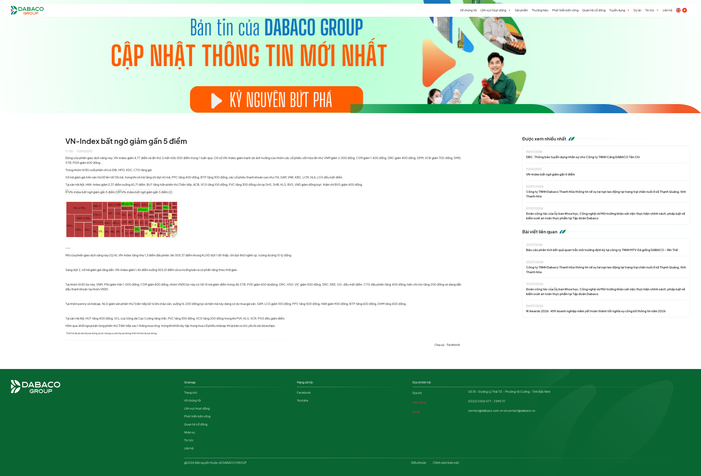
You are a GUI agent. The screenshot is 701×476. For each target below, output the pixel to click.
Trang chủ (18, 109)
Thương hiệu (540, 10)
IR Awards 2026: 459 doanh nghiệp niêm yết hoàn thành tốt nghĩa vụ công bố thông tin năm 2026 (596, 311)
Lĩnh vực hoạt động (493, 10)
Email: (416, 412)
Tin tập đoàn (59, 109)
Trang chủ (190, 392)
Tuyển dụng (617, 10)
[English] (678, 10)
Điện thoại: (420, 402)
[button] (453, 345)
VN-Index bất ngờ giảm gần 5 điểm (550, 174)
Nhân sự (189, 432)
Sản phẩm (521, 10)
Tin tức (649, 10)
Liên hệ (667, 10)
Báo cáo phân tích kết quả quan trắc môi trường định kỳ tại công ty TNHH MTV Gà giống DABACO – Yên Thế (602, 250)
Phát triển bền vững (565, 10)
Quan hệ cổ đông (594, 10)
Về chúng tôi (468, 10)
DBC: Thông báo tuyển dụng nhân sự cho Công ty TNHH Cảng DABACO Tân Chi (583, 157)
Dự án (637, 10)
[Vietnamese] (684, 10)
